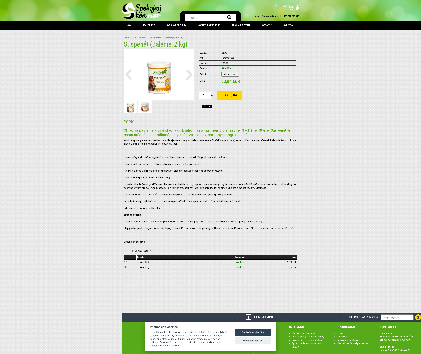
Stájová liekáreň (154, 38)
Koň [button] (129, 25)
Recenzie (342, 336)
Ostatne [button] (267, 25)
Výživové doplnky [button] (176, 25)
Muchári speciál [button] (241, 25)
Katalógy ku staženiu (348, 340)
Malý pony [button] (149, 25)
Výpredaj (289, 25)
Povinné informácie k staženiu (307, 340)
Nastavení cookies (252, 340)
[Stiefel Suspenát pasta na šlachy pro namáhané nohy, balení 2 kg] (158, 74)
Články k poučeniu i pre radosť (352, 343)
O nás (340, 333)
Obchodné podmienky (303, 333)
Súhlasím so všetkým (253, 332)
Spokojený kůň (130, 38)
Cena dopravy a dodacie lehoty (308, 336)
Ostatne (142, 38)
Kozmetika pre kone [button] (209, 25)
